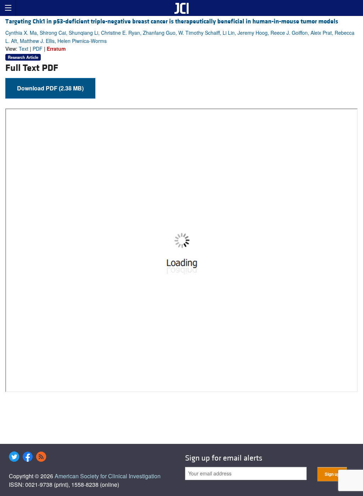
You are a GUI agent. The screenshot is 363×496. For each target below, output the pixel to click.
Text (23, 48)
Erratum (56, 48)
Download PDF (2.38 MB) (50, 88)
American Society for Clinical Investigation (108, 476)
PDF (38, 48)
